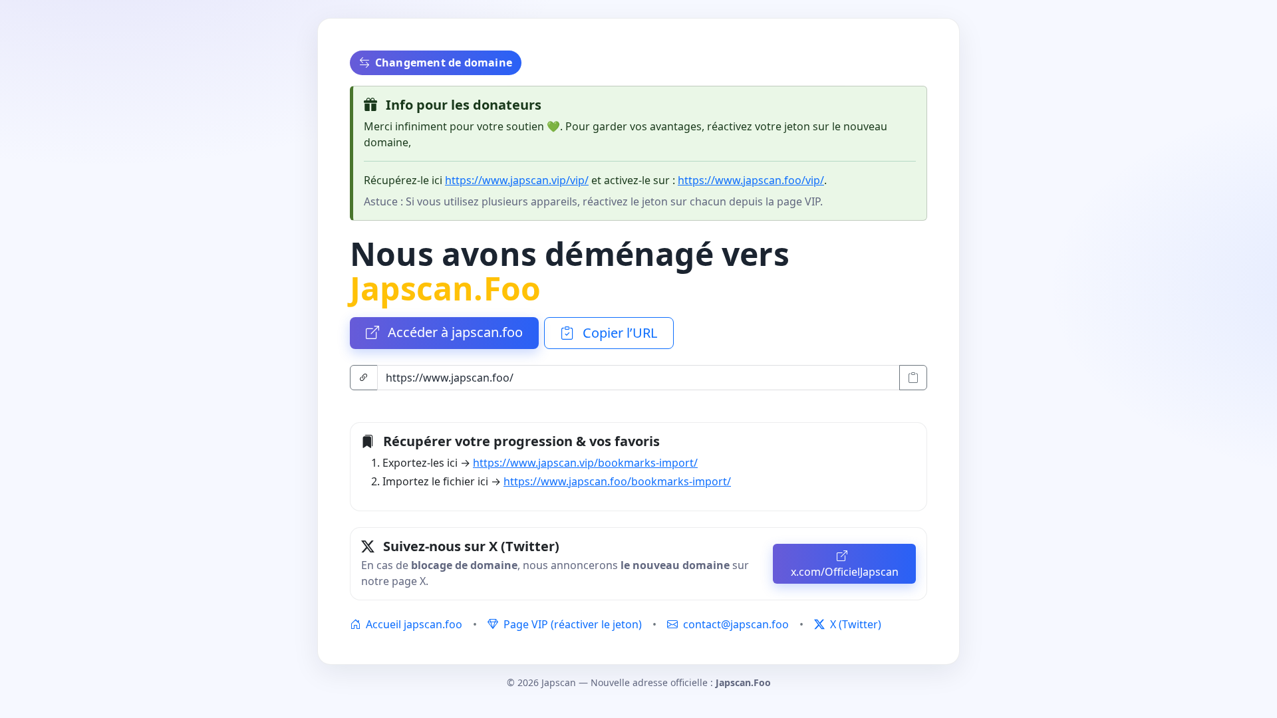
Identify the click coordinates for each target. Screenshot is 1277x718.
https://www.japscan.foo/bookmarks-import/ (617, 481)
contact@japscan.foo (736, 624)
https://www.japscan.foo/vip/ (751, 180)
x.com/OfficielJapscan (845, 571)
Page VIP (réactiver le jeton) (571, 624)
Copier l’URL (618, 333)
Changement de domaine (443, 62)
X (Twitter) (854, 624)
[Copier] (913, 377)
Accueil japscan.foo (412, 624)
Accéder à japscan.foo (453, 332)
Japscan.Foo (445, 288)
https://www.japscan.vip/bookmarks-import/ (585, 462)
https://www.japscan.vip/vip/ (517, 180)
